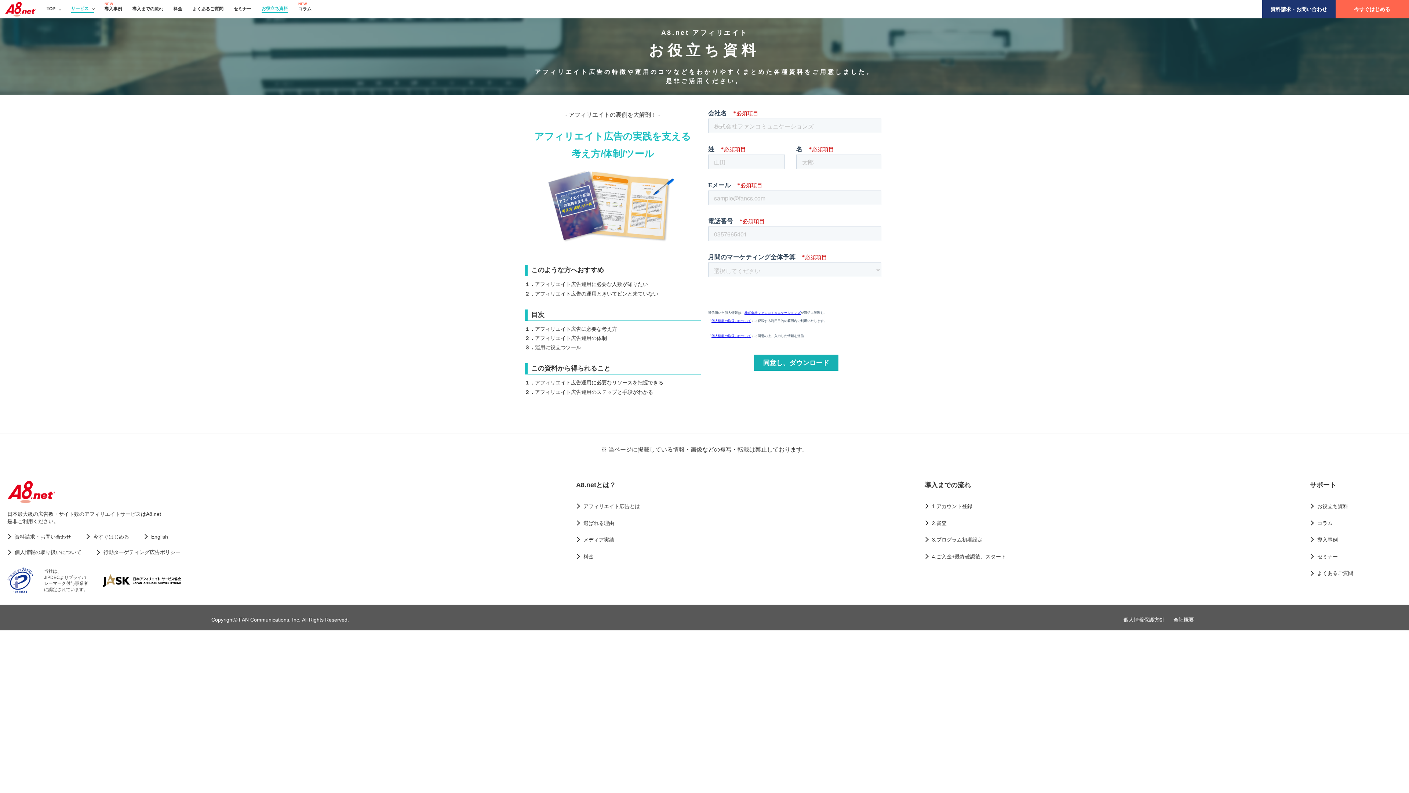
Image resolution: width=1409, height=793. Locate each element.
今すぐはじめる (1372, 9)
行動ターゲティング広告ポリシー (142, 552)
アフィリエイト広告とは (611, 506)
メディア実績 (598, 540)
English (159, 537)
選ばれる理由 (598, 523)
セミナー (242, 8)
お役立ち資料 (275, 8)
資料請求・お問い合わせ (1299, 9)
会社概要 (1183, 620)
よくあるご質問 (208, 8)
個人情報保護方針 (1144, 620)
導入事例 (113, 8)
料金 (178, 8)
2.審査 (939, 523)
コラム (305, 8)
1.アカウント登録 (952, 506)
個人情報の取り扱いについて (48, 552)
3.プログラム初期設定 (957, 540)
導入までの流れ (147, 8)
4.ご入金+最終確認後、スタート (969, 557)
